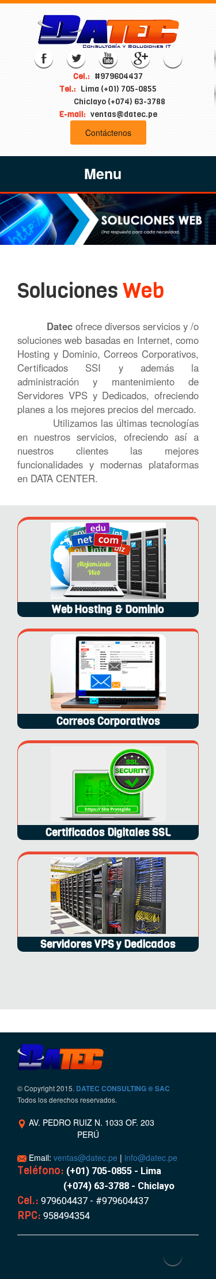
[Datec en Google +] (140, 58)
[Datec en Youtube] (108, 58)
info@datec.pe (150, 1157)
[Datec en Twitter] (76, 58)
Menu (103, 173)
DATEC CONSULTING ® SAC (123, 1088)
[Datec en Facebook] (44, 58)
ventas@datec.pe (86, 1157)
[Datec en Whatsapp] (173, 58)
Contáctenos (108, 132)
